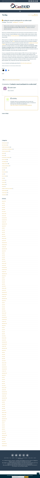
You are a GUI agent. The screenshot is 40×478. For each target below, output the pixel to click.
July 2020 (3, 352)
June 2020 (3, 354)
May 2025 (3, 232)
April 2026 (3, 209)
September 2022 (4, 298)
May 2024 (3, 257)
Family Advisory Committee (6, 157)
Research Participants (16, 79)
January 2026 (4, 215)
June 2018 (3, 404)
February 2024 (4, 263)
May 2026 (3, 207)
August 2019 (4, 375)
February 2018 (4, 412)
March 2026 (4, 211)
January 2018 (4, 414)
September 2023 (4, 273)
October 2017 (4, 416)
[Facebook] (29, 1)
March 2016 (4, 441)
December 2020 (4, 342)
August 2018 (4, 400)
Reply (4, 90)
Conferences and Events (5, 151)
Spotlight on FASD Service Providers (7, 188)
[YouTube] (35, 1)
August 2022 (4, 300)
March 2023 (4, 286)
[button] (20, 11)
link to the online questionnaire (26, 63)
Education (3, 155)
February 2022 (4, 313)
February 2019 (4, 387)
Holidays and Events (5, 163)
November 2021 (4, 319)
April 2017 (3, 429)
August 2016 (4, 437)
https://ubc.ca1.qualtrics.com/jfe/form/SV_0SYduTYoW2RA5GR (21, 105)
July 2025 (3, 228)
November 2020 (4, 344)
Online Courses (20, 458)
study (13, 41)
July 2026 (3, 203)
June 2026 (3, 205)
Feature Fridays (4, 159)
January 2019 (4, 389)
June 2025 (3, 230)
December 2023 (4, 267)
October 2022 (4, 296)
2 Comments (21, 22)
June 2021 (3, 329)
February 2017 (4, 433)
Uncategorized (15, 22)
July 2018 (3, 402)
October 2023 (4, 271)
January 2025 (4, 240)
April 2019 (3, 383)
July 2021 (3, 327)
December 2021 (4, 317)
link (25, 27)
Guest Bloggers (4, 161)
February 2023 (4, 288)
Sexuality (3, 186)
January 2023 (4, 290)
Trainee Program (4, 192)
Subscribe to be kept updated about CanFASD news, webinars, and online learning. (20, 475)
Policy (3, 178)
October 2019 (4, 371)
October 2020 (4, 346)
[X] (31, 1)
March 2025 (4, 236)
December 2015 (4, 443)
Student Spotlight (4, 190)
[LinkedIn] (33, 1)
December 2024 (4, 242)
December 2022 (4, 292)
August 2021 (4, 325)
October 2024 (4, 246)
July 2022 (3, 302)
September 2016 (4, 435)
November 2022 (4, 294)
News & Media (4, 176)
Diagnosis (3, 153)
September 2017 (4, 418)
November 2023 (4, 269)
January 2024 (4, 265)
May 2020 (3, 356)
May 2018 (3, 406)
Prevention (3, 182)
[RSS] (37, 1)
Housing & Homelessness (5, 165)
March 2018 (4, 410)
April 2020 (3, 358)
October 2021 (4, 321)
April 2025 (3, 234)
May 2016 (3, 439)
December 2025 (4, 217)
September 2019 (4, 373)
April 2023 (3, 284)
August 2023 (4, 275)
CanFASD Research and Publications (7, 149)
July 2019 (3, 377)
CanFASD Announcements (5, 147)
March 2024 (4, 261)
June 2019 (3, 379)
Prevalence (3, 180)
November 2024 (4, 244)
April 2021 (3, 333)
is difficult (3, 44)
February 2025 (4, 238)
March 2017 (4, 431)
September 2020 (4, 348)
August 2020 (4, 350)
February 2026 (4, 213)
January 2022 (4, 315)
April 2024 (3, 259)
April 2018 (3, 408)
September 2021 (4, 323)
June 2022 (3, 304)
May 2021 (3, 331)
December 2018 (4, 391)
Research (11, 79)
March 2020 (4, 360)
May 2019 (3, 381)
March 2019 (4, 385)
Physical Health (7, 79)
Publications (3, 184)
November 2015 (4, 445)
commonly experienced (15, 35)
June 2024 (3, 255)
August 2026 (4, 201)
